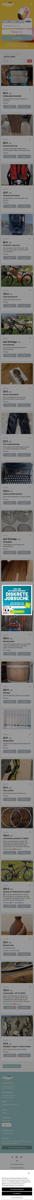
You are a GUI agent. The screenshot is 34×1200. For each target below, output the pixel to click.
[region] (17, 1185)
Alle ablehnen (17, 1193)
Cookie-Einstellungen (17, 1197)
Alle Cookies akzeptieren (17, 1189)
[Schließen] (29, 1173)
